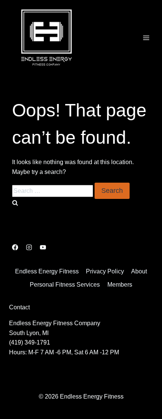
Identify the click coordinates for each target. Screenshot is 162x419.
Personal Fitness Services (65, 284)
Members (119, 284)
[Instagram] (29, 247)
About (139, 271)
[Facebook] (15, 247)
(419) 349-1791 (29, 342)
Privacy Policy (105, 271)
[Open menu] (146, 37)
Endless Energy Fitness (47, 271)
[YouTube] (43, 247)
